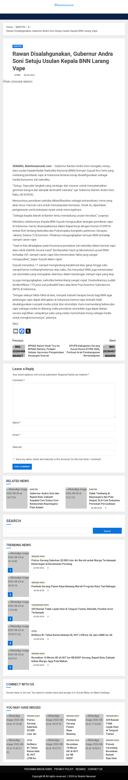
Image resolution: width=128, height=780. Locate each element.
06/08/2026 (96, 508)
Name (16, 422)
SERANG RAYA (38, 556)
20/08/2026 (38, 665)
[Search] (123, 17)
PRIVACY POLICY (63, 769)
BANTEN (18, 46)
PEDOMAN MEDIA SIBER (38, 769)
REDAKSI (81, 769)
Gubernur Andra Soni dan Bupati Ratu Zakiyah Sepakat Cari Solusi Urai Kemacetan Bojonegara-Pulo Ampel (44, 500)
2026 (71, 776)
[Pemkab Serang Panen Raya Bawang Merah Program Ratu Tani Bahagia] (18, 586)
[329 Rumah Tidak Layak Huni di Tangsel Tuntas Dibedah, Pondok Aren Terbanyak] (18, 610)
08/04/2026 (29, 75)
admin (17, 75)
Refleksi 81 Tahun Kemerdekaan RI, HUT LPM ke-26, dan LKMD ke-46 (71, 635)
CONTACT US (95, 769)
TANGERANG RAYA (40, 605)
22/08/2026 (38, 639)
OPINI (34, 631)
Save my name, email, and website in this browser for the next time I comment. (58, 459)
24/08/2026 (38, 568)
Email (16, 434)
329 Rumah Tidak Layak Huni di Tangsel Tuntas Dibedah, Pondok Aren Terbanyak (112, 733)
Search (13, 521)
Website (17, 447)
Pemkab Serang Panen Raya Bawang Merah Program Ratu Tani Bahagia (73, 586)
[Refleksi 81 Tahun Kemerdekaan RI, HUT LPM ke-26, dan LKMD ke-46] (18, 635)
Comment (18, 380)
